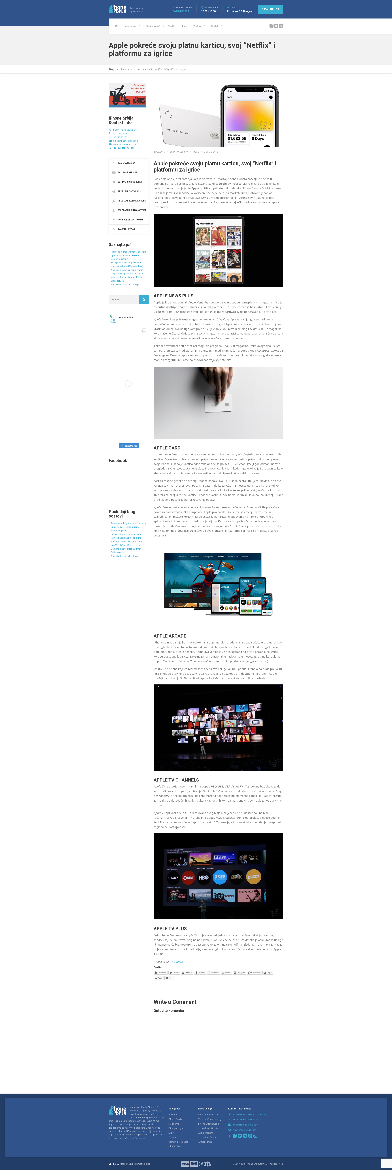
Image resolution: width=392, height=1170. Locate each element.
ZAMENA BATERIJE (127, 172)
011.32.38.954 (120, 133)
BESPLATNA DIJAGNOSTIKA (131, 210)
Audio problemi (205, 1132)
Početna (172, 1114)
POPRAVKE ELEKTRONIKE (130, 219)
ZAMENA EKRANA (126, 163)
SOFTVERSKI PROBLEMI (129, 182)
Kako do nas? (153, 26)
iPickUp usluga (175, 1128)
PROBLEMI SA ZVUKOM (129, 191)
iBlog (184, 26)
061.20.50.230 (120, 137)
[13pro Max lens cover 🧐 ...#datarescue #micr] (128, 384)
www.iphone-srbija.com (124, 144)
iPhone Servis (175, 1119)
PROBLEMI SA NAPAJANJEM (131, 201)
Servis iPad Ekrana (207, 1137)
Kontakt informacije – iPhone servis (179, 1143)
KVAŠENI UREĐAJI (126, 229)
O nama (172, 1137)
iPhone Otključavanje (208, 1123)
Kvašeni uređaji (205, 1141)
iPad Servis (173, 1123)
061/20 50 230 (181, 11)
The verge (176, 961)
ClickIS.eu (114, 1163)
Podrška (197, 26)
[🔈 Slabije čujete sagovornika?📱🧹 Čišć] (128, 422)
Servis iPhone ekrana (208, 1114)
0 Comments (211, 152)
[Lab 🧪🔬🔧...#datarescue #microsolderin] (128, 345)
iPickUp (171, 26)
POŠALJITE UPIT (270, 9)
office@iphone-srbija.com (126, 140)
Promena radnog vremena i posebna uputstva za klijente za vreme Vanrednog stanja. (128, 255)
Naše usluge (130, 26)
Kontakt (215, 26)
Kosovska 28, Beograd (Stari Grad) (250, 1114)
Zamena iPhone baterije (210, 1119)
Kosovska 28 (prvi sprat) (125, 129)
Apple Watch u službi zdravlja (125, 284)
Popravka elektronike (208, 1128)
